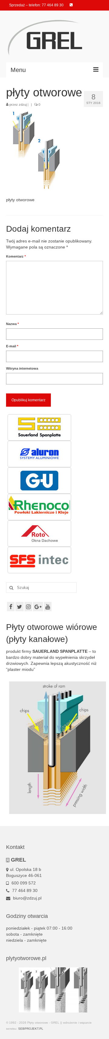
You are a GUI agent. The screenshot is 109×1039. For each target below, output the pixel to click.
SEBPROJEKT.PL (30, 1028)
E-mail (12, 346)
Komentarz (16, 256)
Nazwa (12, 324)
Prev (14, 990)
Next (95, 990)
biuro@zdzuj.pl (26, 898)
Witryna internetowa (22, 368)
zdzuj (23, 104)
